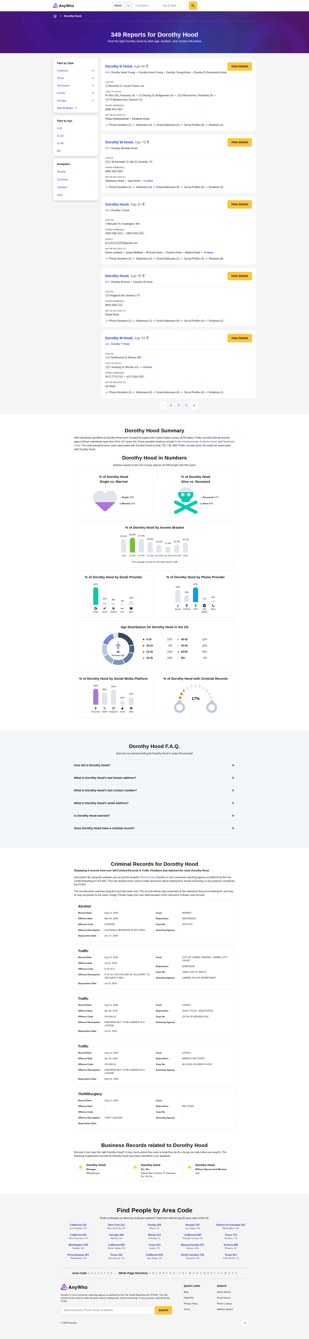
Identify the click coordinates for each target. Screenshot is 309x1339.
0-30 (59, 128)
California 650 (116, 1244)
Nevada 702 (192, 1225)
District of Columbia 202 (230, 1225)
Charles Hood (174, 252)
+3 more (147, 367)
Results (61, 171)
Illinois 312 (154, 1234)
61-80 (60, 143)
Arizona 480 (231, 1244)
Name (118, 5)
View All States (65, 108)
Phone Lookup (224, 1303)
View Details (239, 66)
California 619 (154, 1254)
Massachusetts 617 (192, 1244)
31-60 (60, 135)
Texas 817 (231, 1254)
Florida (61, 93)
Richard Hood (154, 252)
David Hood (112, 314)
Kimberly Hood (140, 118)
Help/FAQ (189, 1297)
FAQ (59, 195)
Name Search (224, 1292)
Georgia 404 (116, 1234)
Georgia (61, 100)
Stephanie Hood (114, 180)
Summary (62, 179)
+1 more (148, 180)
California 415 (78, 1234)
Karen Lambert (113, 252)
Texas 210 (116, 1254)
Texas (60, 78)
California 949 (192, 1234)
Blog (186, 1292)
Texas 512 (154, 1244)
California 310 (78, 1225)
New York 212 (116, 1225)
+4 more (208, 252)
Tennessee (63, 85)
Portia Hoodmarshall (117, 118)
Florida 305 (154, 1225)
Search (163, 1310)
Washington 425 (78, 1244)
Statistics (62, 187)
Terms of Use (147, 877)
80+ (59, 150)
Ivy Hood (110, 386)
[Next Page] (194, 405)
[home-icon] (55, 16)
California (62, 70)
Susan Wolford (134, 252)
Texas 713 (231, 1234)
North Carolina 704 (192, 1254)
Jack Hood (133, 180)
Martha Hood (192, 252)
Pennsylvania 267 (78, 1254)
